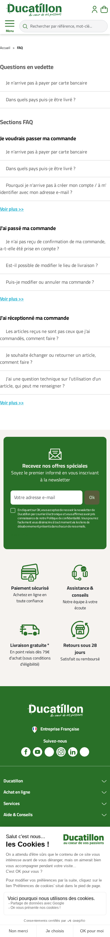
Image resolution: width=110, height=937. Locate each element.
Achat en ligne (17, 792)
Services (12, 804)
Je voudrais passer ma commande (38, 139)
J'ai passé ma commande (28, 228)
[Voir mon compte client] (95, 9)
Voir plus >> (12, 209)
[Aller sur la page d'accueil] (33, 9)
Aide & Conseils (18, 815)
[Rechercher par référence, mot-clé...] (25, 26)
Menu (10, 30)
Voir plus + (19, 535)
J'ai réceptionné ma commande (34, 318)
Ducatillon (13, 781)
